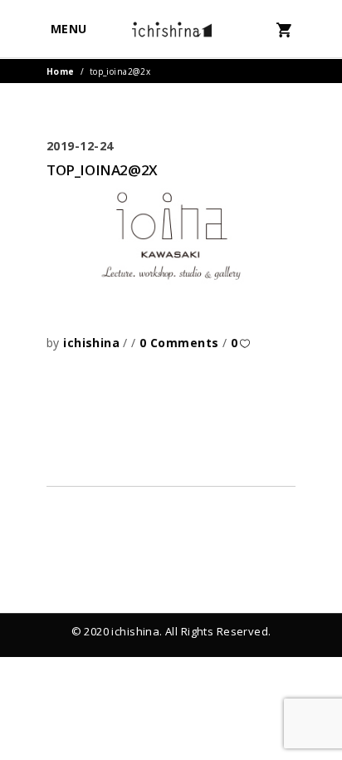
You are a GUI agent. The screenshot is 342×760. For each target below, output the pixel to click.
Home (60, 71)
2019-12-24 (80, 146)
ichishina (93, 343)
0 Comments (180, 343)
